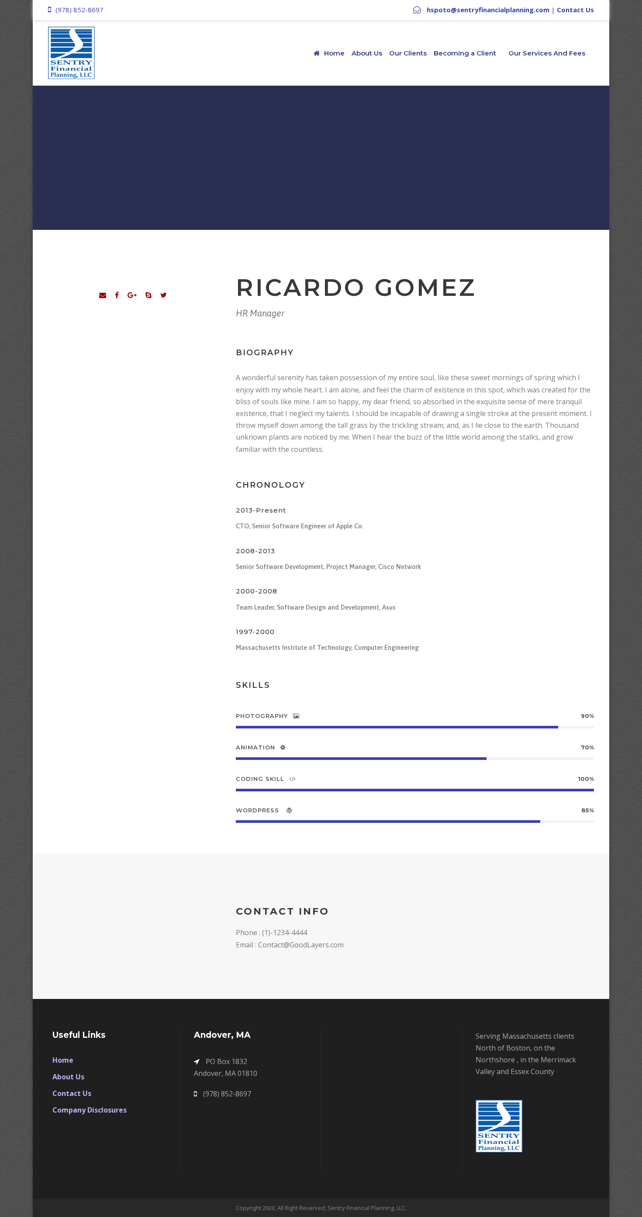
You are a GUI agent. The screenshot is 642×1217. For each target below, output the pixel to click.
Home (334, 53)
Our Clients (408, 53)
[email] (102, 295)
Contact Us (575, 9)
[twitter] (163, 295)
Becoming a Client (465, 53)
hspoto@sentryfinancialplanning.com (488, 9)
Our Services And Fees (546, 53)
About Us (367, 53)
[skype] (148, 295)
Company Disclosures (89, 1110)
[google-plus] (132, 295)
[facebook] (117, 295)
